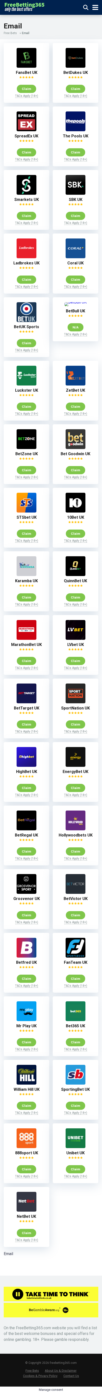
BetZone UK (26, 453)
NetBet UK (26, 1216)
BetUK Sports (26, 326)
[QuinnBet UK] (75, 574)
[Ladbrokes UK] (26, 257)
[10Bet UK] (75, 511)
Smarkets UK (26, 199)
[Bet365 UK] (75, 1019)
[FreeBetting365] (24, 6)
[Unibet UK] (75, 1146)
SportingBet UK (75, 1089)
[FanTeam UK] (75, 956)
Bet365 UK (75, 1026)
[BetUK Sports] (26, 320)
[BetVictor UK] (75, 892)
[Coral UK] (75, 257)
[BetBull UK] (75, 302)
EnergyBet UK (75, 771)
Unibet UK (75, 1153)
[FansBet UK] (26, 66)
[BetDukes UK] (75, 66)
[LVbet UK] (75, 638)
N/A (75, 327)
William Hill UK (27, 1089)
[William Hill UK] (26, 1083)
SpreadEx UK (26, 136)
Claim (26, 89)
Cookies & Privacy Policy (40, 1376)
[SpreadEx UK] (26, 130)
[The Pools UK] (75, 130)
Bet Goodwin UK (75, 453)
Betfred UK (26, 962)
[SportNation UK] (75, 702)
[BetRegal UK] (26, 829)
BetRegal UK (26, 835)
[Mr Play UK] (26, 1019)
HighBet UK (26, 771)
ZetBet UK (75, 390)
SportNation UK (75, 708)
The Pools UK (75, 136)
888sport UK (26, 1153)
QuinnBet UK (75, 581)
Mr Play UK (26, 1026)
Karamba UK (26, 581)
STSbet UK (27, 517)
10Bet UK (75, 517)
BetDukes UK (75, 72)
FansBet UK (26, 72)
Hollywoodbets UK (76, 835)
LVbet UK (75, 644)
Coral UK (75, 263)
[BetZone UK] (26, 447)
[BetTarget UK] (26, 702)
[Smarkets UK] (26, 193)
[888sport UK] (26, 1146)
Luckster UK (26, 390)
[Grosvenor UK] (26, 892)
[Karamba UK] (26, 574)
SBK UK (75, 199)
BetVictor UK (76, 898)
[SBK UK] (75, 193)
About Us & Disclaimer (60, 1370)
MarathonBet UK (26, 644)
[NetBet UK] (26, 1210)
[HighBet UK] (26, 765)
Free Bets (10, 33)
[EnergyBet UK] (75, 765)
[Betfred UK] (26, 956)
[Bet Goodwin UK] (75, 447)
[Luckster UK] (26, 384)
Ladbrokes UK (26, 263)
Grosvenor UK (26, 898)
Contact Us (71, 1376)
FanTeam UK (75, 962)
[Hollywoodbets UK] (75, 829)
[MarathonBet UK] (26, 638)
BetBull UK (75, 311)
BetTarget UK (26, 708)
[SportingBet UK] (75, 1083)
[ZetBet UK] (75, 384)
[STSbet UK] (26, 511)
